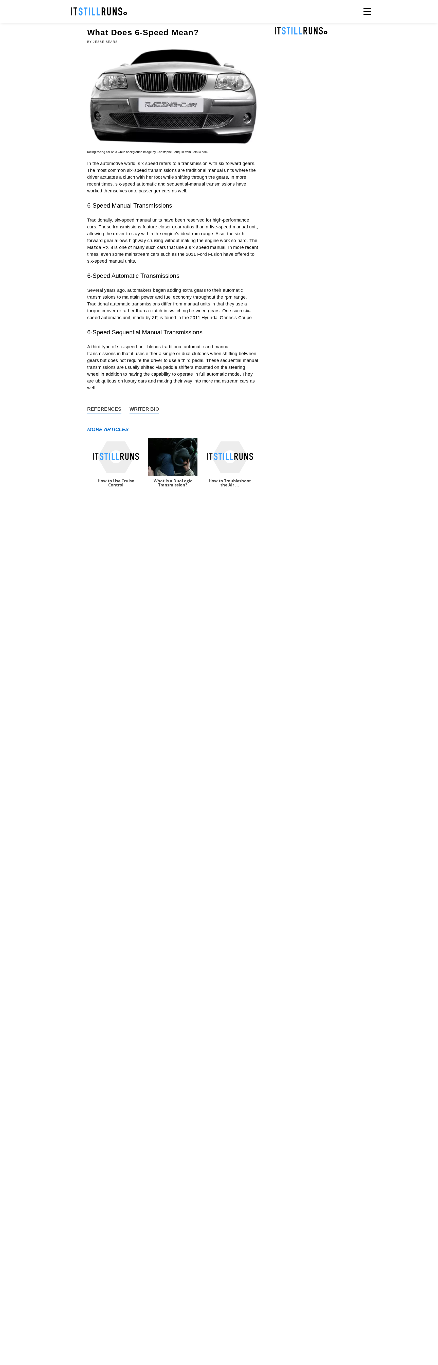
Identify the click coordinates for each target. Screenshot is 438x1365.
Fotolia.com (200, 152)
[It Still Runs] (99, 11)
